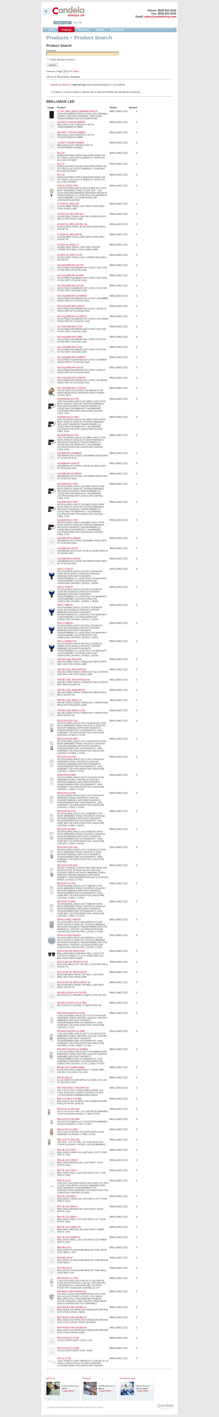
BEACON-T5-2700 (66, 883)
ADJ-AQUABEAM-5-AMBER (71, 357)
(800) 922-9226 (167, 10)
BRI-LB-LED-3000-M (67, 1206)
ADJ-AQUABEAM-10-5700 (70, 285)
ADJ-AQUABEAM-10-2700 (70, 265)
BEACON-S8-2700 (66, 811)
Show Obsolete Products (62, 59)
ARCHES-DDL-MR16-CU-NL (71, 710)
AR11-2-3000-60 (65, 623)
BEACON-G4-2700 (66, 757)
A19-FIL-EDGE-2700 (67, 185)
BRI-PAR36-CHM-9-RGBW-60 (72, 1327)
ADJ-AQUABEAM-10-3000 (70, 275)
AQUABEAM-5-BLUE (67, 548)
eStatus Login (62, 22)
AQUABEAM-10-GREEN (69, 473)
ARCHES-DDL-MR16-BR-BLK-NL (73, 679)
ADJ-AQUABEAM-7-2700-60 (71, 388)
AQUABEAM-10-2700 (68, 399)
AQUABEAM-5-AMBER (69, 538)
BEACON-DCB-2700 (67, 720)
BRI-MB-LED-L (64, 1247)
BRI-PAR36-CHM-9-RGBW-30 (72, 1317)
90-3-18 (61, 174)
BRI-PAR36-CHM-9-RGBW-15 (72, 1307)
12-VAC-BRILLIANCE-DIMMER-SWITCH (77, 111)
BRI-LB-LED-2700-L (67, 1150)
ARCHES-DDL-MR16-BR (69, 659)
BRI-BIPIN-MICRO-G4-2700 (71, 1013)
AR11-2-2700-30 (65, 569)
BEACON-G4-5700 (66, 793)
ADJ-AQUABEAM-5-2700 (69, 326)
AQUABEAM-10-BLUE (68, 463)
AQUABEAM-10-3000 (68, 417)
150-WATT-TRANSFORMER (71, 122)
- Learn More (67, 1391)
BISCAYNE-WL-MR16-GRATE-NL (74, 982)
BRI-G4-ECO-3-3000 (67, 1129)
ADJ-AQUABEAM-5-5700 (69, 347)
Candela (68, 11)
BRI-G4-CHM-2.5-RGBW (69, 1098)
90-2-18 (61, 164)
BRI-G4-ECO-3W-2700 (68, 1139)
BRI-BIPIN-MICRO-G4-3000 (71, 1031)
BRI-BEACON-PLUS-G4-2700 (72, 992)
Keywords (51, 50)
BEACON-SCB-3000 (67, 865)
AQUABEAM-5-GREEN (68, 558)
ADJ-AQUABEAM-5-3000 (69, 337)
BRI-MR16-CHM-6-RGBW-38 (71, 1291)
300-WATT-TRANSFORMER (71, 132)
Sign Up (77, 22)
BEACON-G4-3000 (66, 775)
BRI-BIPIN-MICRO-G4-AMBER (72, 1049)
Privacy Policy (97, 1407)
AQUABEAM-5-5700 (67, 520)
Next (76, 71)
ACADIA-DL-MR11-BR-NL (69, 234)
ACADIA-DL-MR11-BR (68, 204)
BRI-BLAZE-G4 (64, 1077)
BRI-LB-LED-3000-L (67, 1196)
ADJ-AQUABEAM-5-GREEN (71, 378)
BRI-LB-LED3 (63, 1180)
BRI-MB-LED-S (64, 1268)
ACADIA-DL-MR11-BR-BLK (70, 214)
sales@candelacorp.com (160, 16)
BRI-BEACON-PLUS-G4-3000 (72, 1003)
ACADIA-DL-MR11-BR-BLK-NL (72, 224)
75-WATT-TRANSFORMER (70, 142)
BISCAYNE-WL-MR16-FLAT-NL (72, 962)
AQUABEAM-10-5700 (68, 435)
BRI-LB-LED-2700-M (67, 1160)
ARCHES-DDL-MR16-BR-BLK (72, 669)
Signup (54, 84)
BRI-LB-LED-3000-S (67, 1217)
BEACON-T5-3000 (66, 901)
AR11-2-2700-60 (65, 587)
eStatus (65, 84)
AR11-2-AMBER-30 (66, 641)
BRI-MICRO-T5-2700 (67, 1278)
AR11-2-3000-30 (65, 605)
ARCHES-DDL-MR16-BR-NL (71, 690)
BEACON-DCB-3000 (67, 739)
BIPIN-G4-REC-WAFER (69, 919)
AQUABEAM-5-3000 (67, 502)
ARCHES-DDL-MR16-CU (69, 700)
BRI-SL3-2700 (64, 1358)
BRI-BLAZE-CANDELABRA (71, 1067)
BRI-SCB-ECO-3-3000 (68, 1348)
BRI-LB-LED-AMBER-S (68, 1237)
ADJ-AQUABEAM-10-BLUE (71, 306)
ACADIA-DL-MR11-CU (68, 244)
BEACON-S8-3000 (66, 829)
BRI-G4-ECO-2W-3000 (68, 1119)
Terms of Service (84, 1407)
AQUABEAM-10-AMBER (69, 453)
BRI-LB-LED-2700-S (67, 1170)
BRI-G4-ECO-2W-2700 (68, 1109)
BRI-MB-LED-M (65, 1257)
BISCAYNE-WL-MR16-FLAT (71, 951)
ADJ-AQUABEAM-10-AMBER (72, 296)
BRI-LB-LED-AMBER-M (69, 1227)
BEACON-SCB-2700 (67, 847)
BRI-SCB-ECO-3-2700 (68, 1338)
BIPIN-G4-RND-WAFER (69, 935)
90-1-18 (61, 153)
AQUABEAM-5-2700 (67, 484)
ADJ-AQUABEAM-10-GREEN (72, 316)
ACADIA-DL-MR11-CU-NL (69, 255)
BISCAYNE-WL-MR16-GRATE (72, 972)
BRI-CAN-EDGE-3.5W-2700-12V (73, 1088)
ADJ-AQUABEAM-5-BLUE (70, 367)
